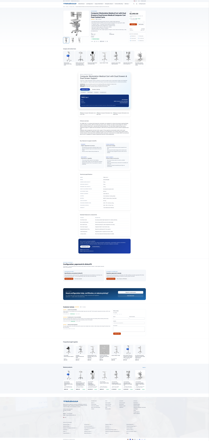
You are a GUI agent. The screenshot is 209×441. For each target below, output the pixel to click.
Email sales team (130, 295)
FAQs (106, 407)
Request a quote (122, 405)
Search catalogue (137, 413)
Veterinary (126, 3)
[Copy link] (105, 41)
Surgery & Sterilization (99, 3)
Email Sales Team (85, 246)
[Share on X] (99, 41)
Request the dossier (111, 278)
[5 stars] (121, 314)
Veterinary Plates (136, 405)
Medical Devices (81, 3)
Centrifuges (136, 408)
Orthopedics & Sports (109, 3)
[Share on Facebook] (103, 41)
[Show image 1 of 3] (66, 40)
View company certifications (122, 278)
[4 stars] (119, 314)
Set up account (122, 402)
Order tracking (108, 405)
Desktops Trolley (72, 6)
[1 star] (114, 314)
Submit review (117, 333)
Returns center (108, 408)
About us (92, 402)
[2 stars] (116, 314)
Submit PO (121, 407)
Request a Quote (85, 89)
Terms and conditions (95, 405)
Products (67, 6)
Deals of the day (108, 404)
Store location (107, 402)
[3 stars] (117, 314)
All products (136, 402)
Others (135, 410)
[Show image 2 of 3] (73, 40)
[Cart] (137, 4)
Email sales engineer (78, 278)
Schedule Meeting (95, 246)
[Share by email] (97, 41)
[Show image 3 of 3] (80, 40)
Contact (92, 408)
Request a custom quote (131, 292)
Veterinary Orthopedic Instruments (140, 407)
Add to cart (133, 24)
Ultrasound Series (137, 404)
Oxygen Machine (137, 411)
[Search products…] (134, 4)
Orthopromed (94, 11)
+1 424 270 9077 (69, 413)
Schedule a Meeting (96, 89)
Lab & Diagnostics (89, 3)
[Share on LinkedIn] (101, 41)
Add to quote (141, 24)
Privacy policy (93, 404)
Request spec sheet (68, 278)
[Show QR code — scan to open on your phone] (107, 41)
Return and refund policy (95, 407)
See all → (144, 367)
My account (121, 404)
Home (64, 6)
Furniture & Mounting (119, 3)
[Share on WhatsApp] (95, 41)
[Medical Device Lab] (69, 4)
